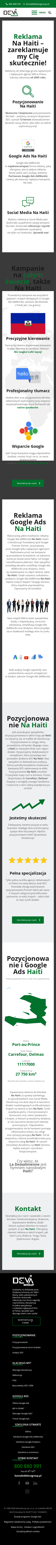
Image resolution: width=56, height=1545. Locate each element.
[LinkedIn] (35, 1486)
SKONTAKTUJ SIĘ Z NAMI (25, 1321)
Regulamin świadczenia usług (17, 1521)
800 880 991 (15, 4)
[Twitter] (27, 1486)
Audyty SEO (17, 1352)
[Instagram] (27, 1494)
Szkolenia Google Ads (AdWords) (28, 1436)
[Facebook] (19, 1486)
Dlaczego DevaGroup (22, 1370)
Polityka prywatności (41, 1521)
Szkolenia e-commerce (28, 1452)
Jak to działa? (18, 1408)
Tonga (36, 1235)
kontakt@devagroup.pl (37, 4)
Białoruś (26, 1235)
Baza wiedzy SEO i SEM (22, 1385)
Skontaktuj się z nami (27, 483)
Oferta (28, 1431)
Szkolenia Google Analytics (28, 1441)
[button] (49, 12)
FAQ (14, 1380)
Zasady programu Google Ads (27, 1516)
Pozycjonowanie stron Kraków (26, 1347)
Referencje (17, 1375)
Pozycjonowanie (20, 1342)
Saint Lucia (15, 1235)
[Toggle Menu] (34, 13)
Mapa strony (17, 1527)
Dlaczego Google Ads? (22, 1413)
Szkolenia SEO (28, 1447)
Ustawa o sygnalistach (34, 1527)
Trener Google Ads (20, 1418)
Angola (35, 1238)
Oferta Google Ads (20, 1403)
